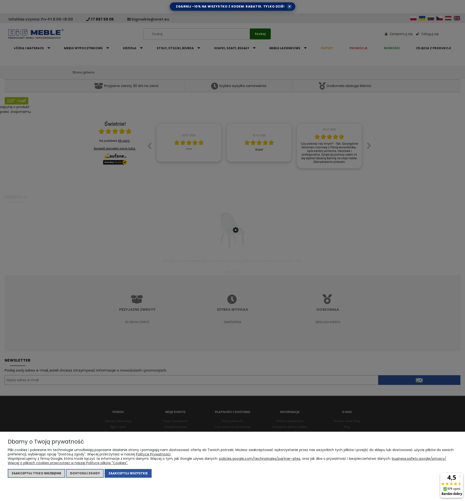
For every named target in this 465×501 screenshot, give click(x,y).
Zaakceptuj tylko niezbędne (36, 473)
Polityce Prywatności (153, 454)
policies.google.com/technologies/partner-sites (259, 458)
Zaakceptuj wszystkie (128, 473)
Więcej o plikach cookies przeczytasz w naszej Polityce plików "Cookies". (68, 463)
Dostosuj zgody (85, 473)
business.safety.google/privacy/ (419, 458)
